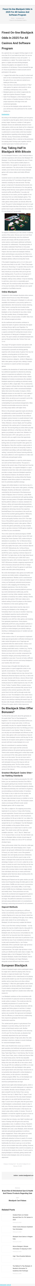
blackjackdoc (5, 114)
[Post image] (6, 1217)
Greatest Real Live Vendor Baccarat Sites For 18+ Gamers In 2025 (23, 1217)
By (23, 1164)
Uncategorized (12, 1164)
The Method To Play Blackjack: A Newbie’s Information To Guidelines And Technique (22, 1268)
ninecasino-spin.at (5, 1285)
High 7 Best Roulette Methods (22, 1256)
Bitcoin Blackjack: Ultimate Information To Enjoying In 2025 (22, 1248)
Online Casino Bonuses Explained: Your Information (23, 1228)
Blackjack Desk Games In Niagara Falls (23, 1238)
